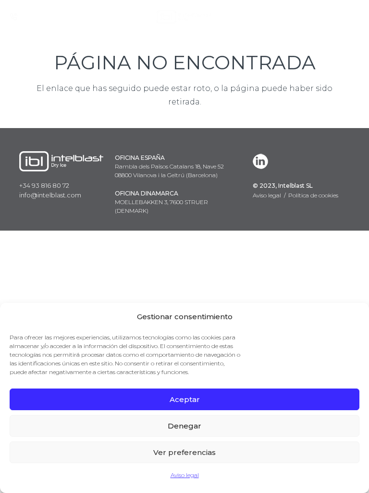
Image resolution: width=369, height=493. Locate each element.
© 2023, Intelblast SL (283, 185)
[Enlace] (184, 17)
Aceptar (185, 399)
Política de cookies (313, 195)
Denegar (184, 425)
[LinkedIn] (262, 161)
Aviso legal (185, 475)
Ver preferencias (184, 452)
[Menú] (354, 17)
